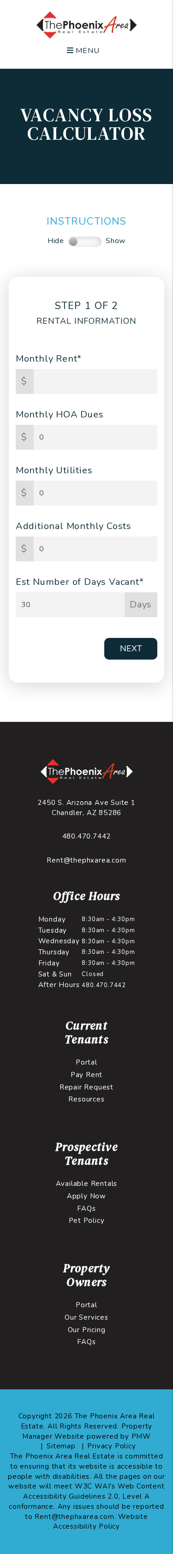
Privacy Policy (111, 1446)
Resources (86, 1099)
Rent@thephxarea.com (86, 860)
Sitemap (61, 1446)
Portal (86, 1062)
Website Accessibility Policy (100, 1521)
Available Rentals (87, 1183)
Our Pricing (87, 1329)
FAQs (86, 1208)
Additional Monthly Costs (73, 526)
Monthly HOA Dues (60, 414)
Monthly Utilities (54, 470)
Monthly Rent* (49, 358)
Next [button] (131, 648)
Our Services (86, 1317)
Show (115, 241)
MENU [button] (86, 51)
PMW (141, 1436)
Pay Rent (86, 1074)
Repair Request (86, 1087)
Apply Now (86, 1196)
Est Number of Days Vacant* (80, 582)
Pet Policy (87, 1220)
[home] (86, 24)
